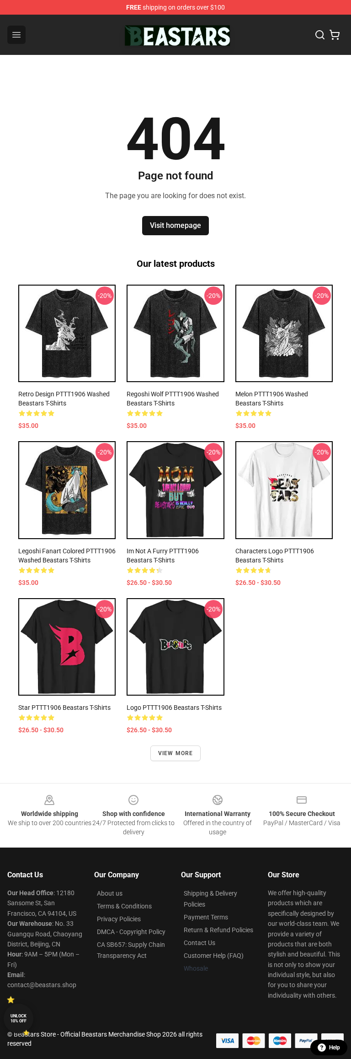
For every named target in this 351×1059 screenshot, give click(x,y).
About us (109, 893)
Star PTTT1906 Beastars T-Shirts (64, 707)
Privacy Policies (119, 919)
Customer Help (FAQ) (214, 955)
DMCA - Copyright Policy (131, 931)
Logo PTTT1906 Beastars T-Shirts (174, 707)
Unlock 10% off (19, 1018)
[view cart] (334, 34)
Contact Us (199, 942)
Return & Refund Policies (218, 930)
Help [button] (334, 1047)
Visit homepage (175, 225)
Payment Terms (206, 917)
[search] (319, 34)
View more (175, 753)
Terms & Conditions (124, 906)
